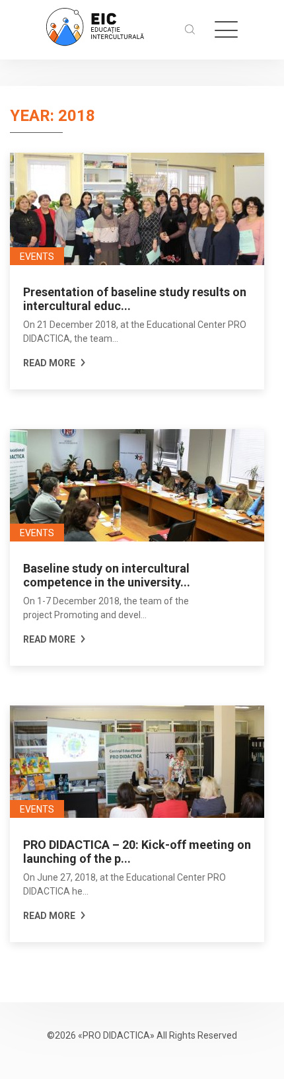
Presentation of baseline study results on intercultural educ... (134, 299)
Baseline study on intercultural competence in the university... (106, 575)
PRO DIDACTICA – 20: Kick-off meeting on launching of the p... (137, 851)
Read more (50, 363)
